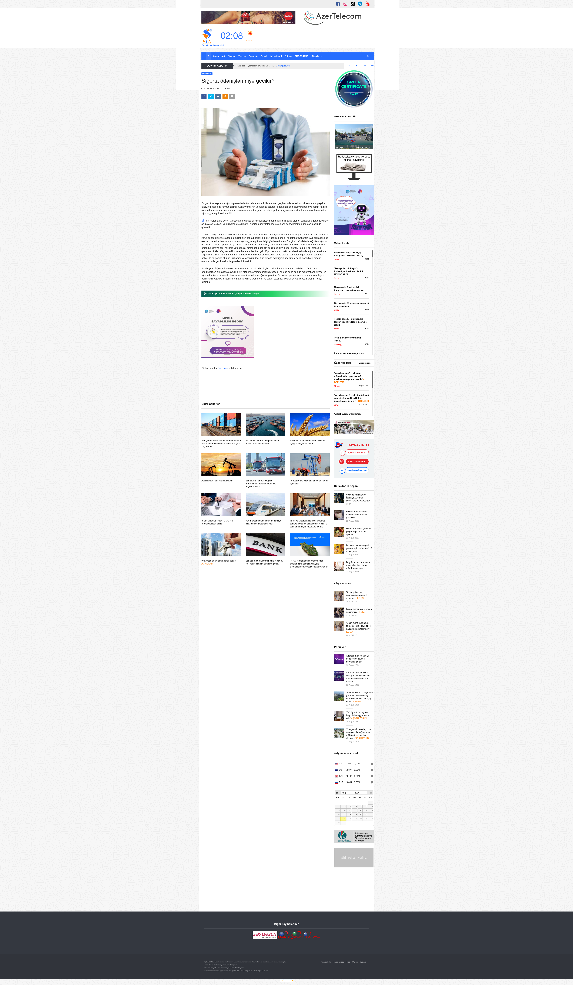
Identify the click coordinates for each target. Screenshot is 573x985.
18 (350, 815)
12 (356, 810)
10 (344, 810)
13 (361, 810)
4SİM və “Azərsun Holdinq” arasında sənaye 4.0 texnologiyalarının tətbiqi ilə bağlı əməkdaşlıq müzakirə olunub (308, 523)
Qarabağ (253, 56)
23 (338, 819)
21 (366, 815)
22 (372, 815)
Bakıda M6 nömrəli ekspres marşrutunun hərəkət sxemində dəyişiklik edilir (261, 483)
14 (366, 810)
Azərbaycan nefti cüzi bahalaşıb (216, 480)
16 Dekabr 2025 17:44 (212, 89)
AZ (350, 65)
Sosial (264, 56)
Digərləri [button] (316, 56)
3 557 (228, 89)
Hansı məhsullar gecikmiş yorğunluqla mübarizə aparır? (359, 531)
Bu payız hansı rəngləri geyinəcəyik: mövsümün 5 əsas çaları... (359, 548)
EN (364, 65)
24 (344, 819)
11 (350, 810)
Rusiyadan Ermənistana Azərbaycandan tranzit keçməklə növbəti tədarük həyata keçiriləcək (221, 443)
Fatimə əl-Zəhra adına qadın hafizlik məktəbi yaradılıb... (357, 514)
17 (344, 815)
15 (372, 810)
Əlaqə (355, 962)
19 (356, 815)
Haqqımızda (338, 962)
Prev (338, 137)
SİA (203, 220)
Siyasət (231, 56)
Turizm (242, 56)
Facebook (223, 368)
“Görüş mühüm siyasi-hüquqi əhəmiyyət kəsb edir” (357, 715)
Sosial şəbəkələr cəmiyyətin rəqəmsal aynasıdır (356, 595)
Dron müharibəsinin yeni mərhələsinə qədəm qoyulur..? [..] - (272, 66)
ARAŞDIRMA (301, 56)
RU (357, 65)
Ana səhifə (326, 962)
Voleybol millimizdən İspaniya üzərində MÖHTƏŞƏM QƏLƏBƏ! (358, 497)
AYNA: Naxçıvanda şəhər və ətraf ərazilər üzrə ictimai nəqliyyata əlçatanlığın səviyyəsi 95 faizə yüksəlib (309, 563)
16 (338, 815)
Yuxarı (363, 962)
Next (369, 137)
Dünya (288, 56)
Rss (348, 962)
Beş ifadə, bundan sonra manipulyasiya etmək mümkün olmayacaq (358, 565)
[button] (368, 56)
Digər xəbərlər (365, 363)
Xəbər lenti (219, 56)
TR (372, 65)
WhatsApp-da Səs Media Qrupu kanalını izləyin (232, 293)
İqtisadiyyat (276, 56)
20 (361, 815)
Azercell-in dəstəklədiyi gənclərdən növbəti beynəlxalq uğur (357, 658)
